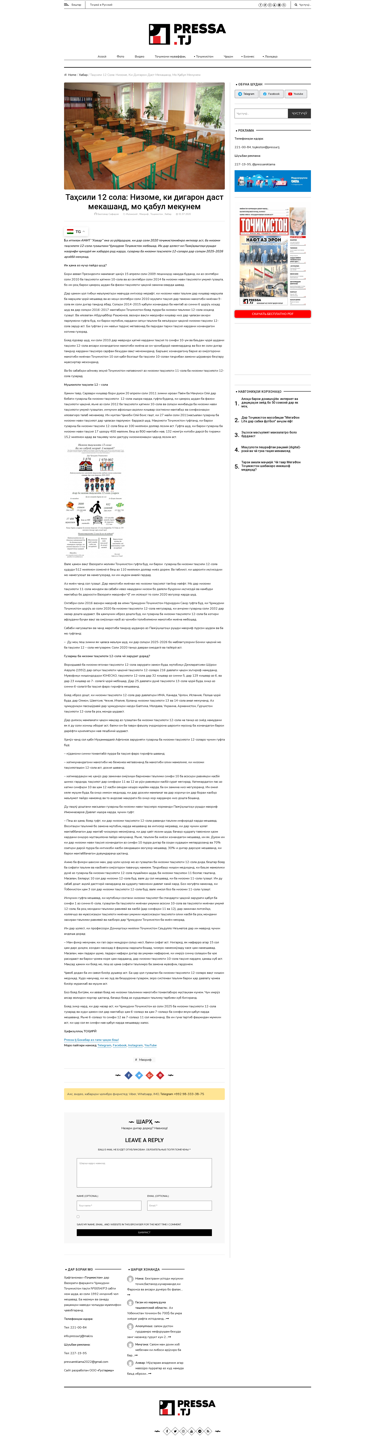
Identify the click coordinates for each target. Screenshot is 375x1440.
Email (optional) (158, 1196)
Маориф (144, 214)
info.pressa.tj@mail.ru (78, 1336)
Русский (107, 5)
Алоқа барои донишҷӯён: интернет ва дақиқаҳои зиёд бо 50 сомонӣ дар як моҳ (269, 402)
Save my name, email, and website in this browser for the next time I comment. (129, 1224)
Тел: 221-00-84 (75, 1327)
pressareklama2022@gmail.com (86, 1362)
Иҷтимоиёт (132, 214)
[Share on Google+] (150, 1075)
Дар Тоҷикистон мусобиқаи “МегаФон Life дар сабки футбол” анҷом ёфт (270, 419)
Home (72, 75)
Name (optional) (87, 1196)
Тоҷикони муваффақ (170, 56)
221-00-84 (243, 147)
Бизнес (249, 56)
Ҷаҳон (228, 56)
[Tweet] (139, 1075)
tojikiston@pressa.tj (265, 147)
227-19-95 (243, 164)
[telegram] (279, 5)
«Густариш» (105, 1370)
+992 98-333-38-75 (189, 1094)
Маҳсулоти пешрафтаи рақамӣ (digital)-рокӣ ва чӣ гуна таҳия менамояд (271, 449)
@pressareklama (263, 164)
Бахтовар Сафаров (108, 214)
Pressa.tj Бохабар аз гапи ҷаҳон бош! (91, 1040)
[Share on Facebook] (128, 1075)
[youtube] (275, 5)
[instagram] (270, 5)
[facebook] (260, 5)
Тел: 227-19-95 (75, 1353)
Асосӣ (102, 56)
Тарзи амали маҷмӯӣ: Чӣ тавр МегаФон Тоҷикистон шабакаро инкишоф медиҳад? (271, 465)
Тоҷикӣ (94, 5)
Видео (139, 56)
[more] (128, 1295)
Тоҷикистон (204, 56)
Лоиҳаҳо (271, 56)
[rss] (284, 5)
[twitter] (265, 5)
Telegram (166, 1094)
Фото (120, 56)
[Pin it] (160, 1075)
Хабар (83, 75)
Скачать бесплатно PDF (273, 314)
